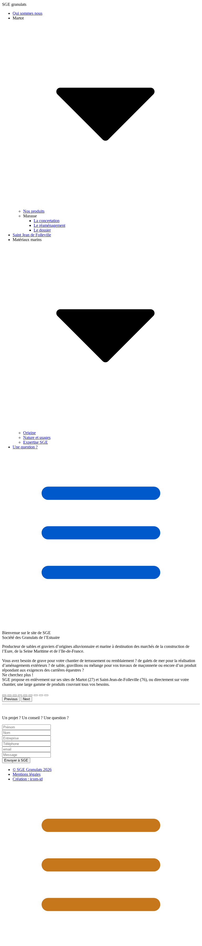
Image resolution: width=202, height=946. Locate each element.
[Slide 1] (4, 695)
